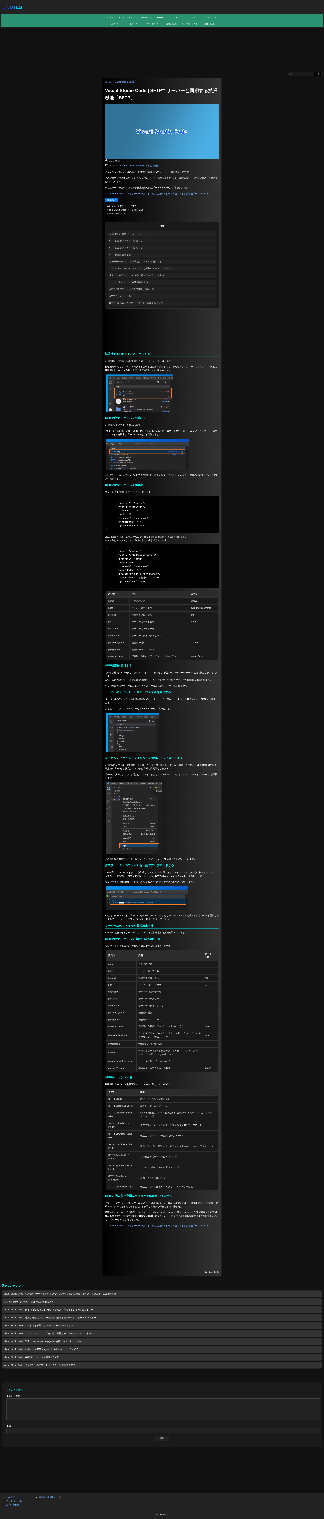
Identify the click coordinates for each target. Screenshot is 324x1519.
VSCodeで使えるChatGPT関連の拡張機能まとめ (29, 1301)
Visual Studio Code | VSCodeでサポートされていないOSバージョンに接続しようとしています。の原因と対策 (60, 1293)
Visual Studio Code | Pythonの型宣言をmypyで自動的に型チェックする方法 (42, 1349)
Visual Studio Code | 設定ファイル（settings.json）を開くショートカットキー (43, 1341)
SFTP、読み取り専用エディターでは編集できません (136, 303)
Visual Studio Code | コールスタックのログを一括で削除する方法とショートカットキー (48, 1333)
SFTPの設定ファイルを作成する (125, 241)
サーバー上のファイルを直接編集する (128, 282)
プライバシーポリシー (190, 24)
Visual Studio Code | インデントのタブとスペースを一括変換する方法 (39, 1365)
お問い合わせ (171, 24)
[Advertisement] (162, 49)
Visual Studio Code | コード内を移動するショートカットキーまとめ (38, 1325)
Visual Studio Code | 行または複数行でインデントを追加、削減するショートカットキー (48, 1309)
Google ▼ (162, 17)
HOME (108, 82)
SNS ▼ (194, 17)
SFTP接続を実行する (120, 254)
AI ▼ (178, 17)
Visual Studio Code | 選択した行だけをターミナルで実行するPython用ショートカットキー (50, 1317)
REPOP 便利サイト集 (50, 1497)
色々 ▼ (133, 24)
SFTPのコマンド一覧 (120, 296)
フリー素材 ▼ (152, 24)
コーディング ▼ (113, 17)
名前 (8, 1425)
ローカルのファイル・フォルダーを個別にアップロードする (140, 268)
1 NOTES (12, 7)
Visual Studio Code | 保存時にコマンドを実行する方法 (31, 1357)
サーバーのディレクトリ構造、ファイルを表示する (135, 261)
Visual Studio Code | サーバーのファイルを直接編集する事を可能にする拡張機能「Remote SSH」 (160, 193)
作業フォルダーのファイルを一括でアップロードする (136, 275)
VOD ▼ (114, 24)
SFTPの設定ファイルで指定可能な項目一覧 (131, 289)
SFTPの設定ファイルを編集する (125, 247)
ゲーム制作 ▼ (129, 17)
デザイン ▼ (211, 17)
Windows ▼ (145, 17)
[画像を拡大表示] (139, 411)
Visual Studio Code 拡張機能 (143, 165)
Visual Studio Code (124, 82)
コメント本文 (13, 1396)
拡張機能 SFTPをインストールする (127, 234)
